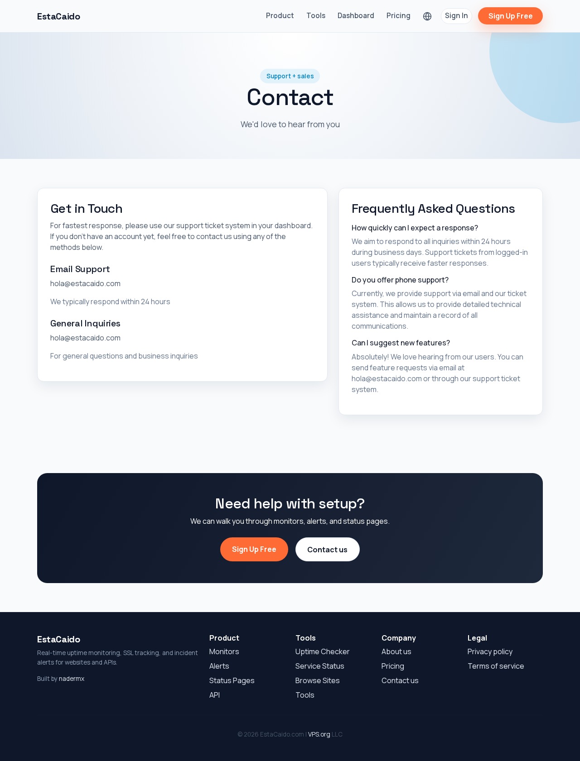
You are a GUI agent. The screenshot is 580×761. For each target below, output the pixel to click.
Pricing (399, 15)
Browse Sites (317, 680)
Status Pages (232, 680)
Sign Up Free (510, 16)
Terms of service (496, 666)
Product (280, 15)
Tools (315, 15)
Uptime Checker (322, 651)
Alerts (219, 666)
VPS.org (319, 734)
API (214, 695)
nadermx (71, 679)
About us (396, 651)
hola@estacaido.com (85, 283)
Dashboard (356, 15)
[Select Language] (427, 16)
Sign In (456, 15)
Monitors (224, 651)
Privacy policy (490, 651)
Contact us (327, 550)
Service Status (319, 666)
